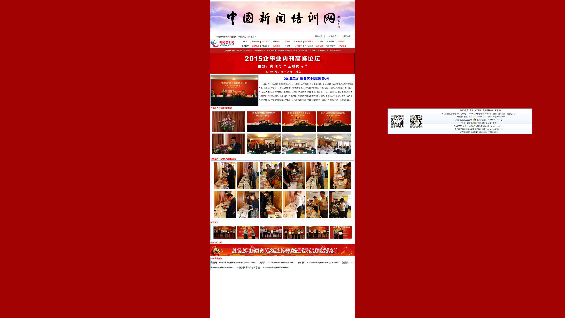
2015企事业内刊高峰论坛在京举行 (281, 263)
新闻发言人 (298, 42)
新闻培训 (255, 46)
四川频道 (330, 42)
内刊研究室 (308, 46)
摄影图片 (244, 46)
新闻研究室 (308, 42)
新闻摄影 (276, 42)
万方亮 (491, 132)
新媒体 (287, 42)
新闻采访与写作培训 (244, 51)
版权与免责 (464, 110)
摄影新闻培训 (260, 51)
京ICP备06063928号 (463, 120)
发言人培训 (271, 51)
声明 (471, 110)
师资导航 (265, 46)
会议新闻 (319, 42)
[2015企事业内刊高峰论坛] (234, 105)
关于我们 (478, 110)
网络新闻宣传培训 (284, 51)
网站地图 (346, 36)
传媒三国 (255, 42)
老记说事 (342, 46)
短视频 (287, 46)
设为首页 (318, 36)
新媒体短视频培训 (300, 51)
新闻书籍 (276, 46)
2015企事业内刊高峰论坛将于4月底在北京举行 (237, 263)
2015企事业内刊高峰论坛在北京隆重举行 (322, 263)
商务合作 (498, 110)
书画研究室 (330, 46)
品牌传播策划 (335, 51)
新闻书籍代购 (322, 51)
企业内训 (312, 51)
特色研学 (298, 46)
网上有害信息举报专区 (472, 123)
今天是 (236, 36)
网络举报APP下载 (489, 123)
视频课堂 (341, 42)
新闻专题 (319, 46)
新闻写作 (265, 42)
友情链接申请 (488, 110)
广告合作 (332, 36)
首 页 (244, 42)
